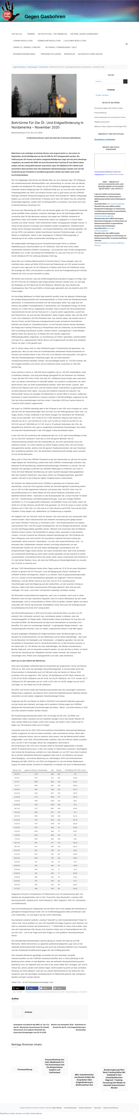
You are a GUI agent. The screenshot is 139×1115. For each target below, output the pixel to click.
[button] (18, 988)
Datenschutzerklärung (90, 54)
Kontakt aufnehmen (85, 1108)
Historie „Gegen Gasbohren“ (84, 34)
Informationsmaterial (24, 54)
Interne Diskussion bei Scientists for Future (110, 117)
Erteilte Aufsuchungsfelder (104, 216)
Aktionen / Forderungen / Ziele (61, 47)
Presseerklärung (100, 113)
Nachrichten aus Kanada (42, 992)
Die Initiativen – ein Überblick (52, 34)
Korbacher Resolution (49, 41)
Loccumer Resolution (75, 41)
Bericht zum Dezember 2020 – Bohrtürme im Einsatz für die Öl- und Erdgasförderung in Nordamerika (68, 1027)
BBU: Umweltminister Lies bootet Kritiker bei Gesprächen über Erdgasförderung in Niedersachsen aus (84, 1080)
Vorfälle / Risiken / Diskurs (26, 47)
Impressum (69, 54)
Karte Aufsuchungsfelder (116, 204)
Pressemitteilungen (51, 54)
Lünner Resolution (23, 41)
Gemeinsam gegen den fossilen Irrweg (108, 108)
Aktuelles (16, 34)
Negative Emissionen (102, 122)
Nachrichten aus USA (57, 992)
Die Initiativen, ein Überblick (104, 139)
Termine (31, 34)
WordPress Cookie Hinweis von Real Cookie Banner (21, 1113)
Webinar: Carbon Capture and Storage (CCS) (110, 126)
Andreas (28, 1012)
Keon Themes (57, 1108)
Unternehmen (82, 992)
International (29, 992)
